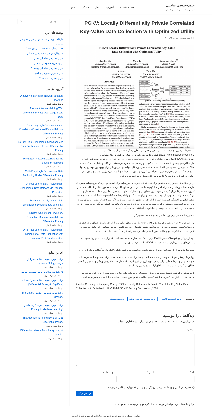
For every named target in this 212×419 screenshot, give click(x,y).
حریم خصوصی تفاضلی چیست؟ (47, 68)
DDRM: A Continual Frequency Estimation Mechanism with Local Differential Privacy (45, 217)
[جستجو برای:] (40, 21)
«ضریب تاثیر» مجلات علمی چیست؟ (44, 48)
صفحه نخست (127, 7)
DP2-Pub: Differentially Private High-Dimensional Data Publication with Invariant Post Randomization (43, 233)
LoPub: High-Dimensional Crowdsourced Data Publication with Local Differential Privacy (40, 146)
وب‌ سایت (108, 372)
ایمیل (150, 372)
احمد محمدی (186, 38)
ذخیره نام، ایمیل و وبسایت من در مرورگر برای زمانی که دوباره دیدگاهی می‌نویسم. (149, 387)
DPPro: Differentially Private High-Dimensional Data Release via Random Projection (41, 187)
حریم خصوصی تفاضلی (171, 299)
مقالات (85, 7)
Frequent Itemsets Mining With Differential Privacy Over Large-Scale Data (43, 112)
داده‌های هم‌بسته (117, 299)
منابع (73, 7)
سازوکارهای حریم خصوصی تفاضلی (45, 53)
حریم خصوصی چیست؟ (51, 78)
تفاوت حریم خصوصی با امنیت (48, 73)
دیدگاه (190, 330)
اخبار (97, 7)
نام (192, 372)
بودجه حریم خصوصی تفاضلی (48, 63)
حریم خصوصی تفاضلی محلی (142, 299)
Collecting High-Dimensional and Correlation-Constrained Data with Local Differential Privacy (41, 129)
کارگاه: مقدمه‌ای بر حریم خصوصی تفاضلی (41, 271)
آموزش (110, 7)
